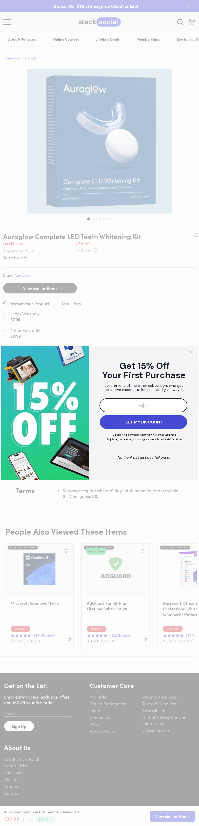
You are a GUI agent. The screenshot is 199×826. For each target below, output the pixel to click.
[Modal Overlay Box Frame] (99, 413)
